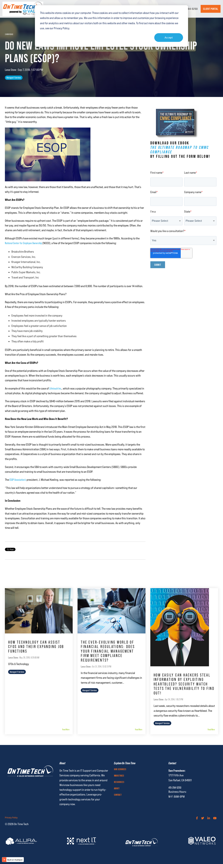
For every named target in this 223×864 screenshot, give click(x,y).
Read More (65, 729)
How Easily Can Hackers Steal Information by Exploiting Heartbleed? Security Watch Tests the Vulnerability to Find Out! (184, 684)
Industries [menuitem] (119, 776)
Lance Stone (11, 69)
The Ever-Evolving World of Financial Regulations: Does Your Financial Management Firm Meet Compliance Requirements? (108, 651)
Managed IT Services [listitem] (17, 672)
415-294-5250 (189, 8)
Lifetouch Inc (55, 388)
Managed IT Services (14, 77)
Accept (169, 37)
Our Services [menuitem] (120, 769)
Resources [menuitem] (119, 782)
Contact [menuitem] (118, 795)
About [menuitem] (116, 788)
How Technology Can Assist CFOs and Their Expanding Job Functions (36, 646)
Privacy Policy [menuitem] (11, 817)
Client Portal (210, 8)
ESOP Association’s (17, 479)
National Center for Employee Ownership (23, 243)
